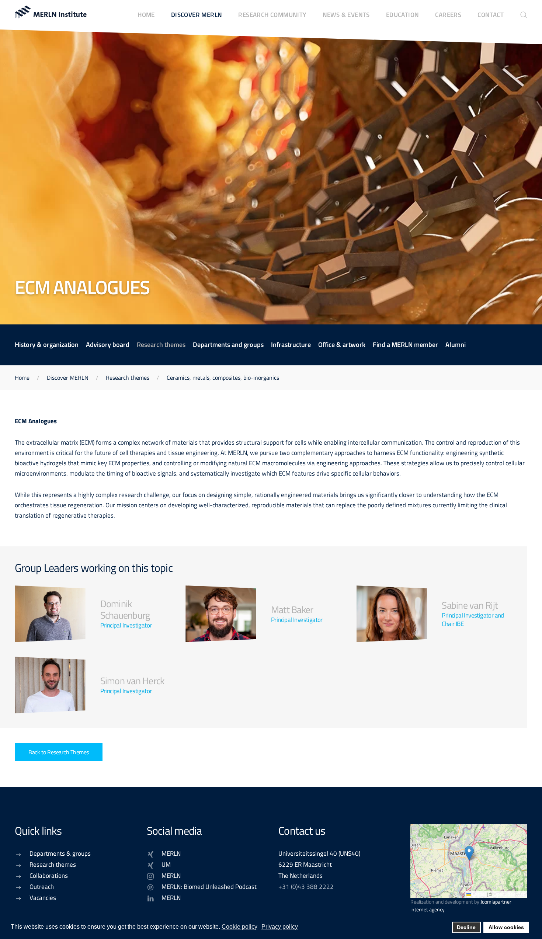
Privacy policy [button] (279, 927)
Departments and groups (228, 344)
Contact (490, 14)
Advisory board (107, 344)
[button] (523, 14)
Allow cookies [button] (506, 927)
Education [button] (402, 14)
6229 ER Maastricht (305, 864)
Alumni (455, 344)
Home (146, 14)
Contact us (302, 830)
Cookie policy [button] (239, 927)
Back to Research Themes (58, 752)
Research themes (161, 344)
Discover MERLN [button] (196, 14)
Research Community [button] (272, 14)
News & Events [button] (346, 14)
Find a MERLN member (405, 344)
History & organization (47, 344)
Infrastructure (291, 344)
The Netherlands (300, 875)
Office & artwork (341, 344)
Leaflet (478, 894)
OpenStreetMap (509, 894)
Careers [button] (448, 14)
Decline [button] (466, 927)
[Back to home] (51, 14)
